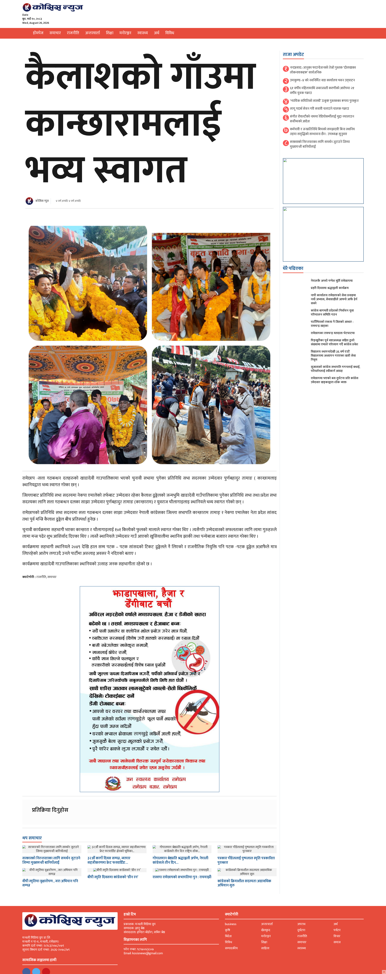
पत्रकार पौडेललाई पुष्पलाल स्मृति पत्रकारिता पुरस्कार (246, 860)
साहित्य (265, 948)
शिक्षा (109, 33)
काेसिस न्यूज (42, 200)
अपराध (301, 924)
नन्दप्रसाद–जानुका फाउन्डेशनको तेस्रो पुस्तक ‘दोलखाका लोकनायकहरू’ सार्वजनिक (323, 70)
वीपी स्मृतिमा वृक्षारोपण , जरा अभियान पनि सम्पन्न (50, 883)
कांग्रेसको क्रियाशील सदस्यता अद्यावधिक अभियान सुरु (244, 883)
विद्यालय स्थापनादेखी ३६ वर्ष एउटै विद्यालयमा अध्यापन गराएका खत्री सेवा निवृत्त (333, 355)
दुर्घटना (301, 930)
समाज (337, 942)
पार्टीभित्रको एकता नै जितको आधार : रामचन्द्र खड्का (332, 324)
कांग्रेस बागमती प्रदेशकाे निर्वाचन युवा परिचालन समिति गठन (332, 312)
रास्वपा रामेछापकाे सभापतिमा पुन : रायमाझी (182, 877)
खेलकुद (265, 930)
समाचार (55, 33)
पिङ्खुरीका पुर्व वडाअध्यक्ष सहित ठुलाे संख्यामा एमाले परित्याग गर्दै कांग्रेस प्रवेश (334, 342)
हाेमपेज (38, 33)
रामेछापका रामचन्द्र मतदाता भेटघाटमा (333, 333)
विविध (169, 33)
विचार (337, 936)
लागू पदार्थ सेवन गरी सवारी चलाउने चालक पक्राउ (319, 108)
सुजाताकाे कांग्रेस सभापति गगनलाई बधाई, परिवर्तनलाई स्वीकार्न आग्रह (335, 369)
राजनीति (73, 33)
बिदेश (228, 936)
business (230, 924)
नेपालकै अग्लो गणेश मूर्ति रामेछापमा (332, 281)
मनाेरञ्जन (125, 33)
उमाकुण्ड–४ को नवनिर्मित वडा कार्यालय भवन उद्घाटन (322, 80)
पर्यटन (337, 930)
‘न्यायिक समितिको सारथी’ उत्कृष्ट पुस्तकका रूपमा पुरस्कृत (324, 101)
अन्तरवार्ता (92, 33)
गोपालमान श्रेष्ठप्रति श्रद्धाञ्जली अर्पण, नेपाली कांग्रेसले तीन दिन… (180, 860)
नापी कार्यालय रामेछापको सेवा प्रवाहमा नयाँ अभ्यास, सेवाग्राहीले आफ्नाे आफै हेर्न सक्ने (334, 299)
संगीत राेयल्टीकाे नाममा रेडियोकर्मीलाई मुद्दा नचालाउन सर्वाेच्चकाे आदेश (322, 119)
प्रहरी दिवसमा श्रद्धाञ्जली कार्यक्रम (330, 288)
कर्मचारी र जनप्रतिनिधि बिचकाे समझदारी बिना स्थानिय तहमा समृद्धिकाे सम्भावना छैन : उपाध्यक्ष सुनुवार (322, 131)
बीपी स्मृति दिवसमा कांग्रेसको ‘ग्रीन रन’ (112, 877)
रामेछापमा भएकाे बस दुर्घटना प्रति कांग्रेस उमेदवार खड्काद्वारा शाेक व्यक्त (334, 380)
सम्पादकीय (231, 948)
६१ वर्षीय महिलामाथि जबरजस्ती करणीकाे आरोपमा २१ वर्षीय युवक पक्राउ (322, 90)
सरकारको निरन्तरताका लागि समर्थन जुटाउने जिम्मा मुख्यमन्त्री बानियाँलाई (51, 860)
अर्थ (156, 33)
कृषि (227, 930)
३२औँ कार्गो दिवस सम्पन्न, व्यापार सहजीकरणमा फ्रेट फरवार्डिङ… (108, 860)
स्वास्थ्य (142, 33)
